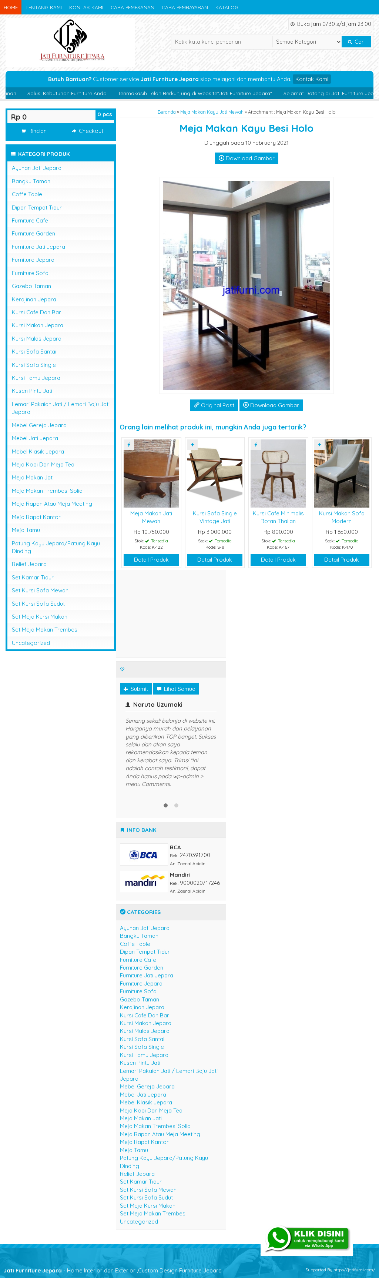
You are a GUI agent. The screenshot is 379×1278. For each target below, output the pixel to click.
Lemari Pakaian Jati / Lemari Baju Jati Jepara (61, 408)
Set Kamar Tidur (33, 577)
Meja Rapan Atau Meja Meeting (52, 503)
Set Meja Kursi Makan (39, 616)
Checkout (90, 130)
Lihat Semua (178, 688)
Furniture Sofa (30, 273)
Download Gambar (249, 158)
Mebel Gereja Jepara (39, 425)
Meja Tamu (26, 529)
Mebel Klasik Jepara (38, 451)
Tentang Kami (43, 7)
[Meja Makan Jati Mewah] (151, 472)
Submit (138, 688)
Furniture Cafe (30, 220)
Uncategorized (31, 642)
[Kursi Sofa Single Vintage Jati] (214, 472)
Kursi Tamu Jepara (36, 377)
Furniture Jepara (33, 259)
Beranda (167, 112)
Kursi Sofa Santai (34, 351)
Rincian (37, 130)
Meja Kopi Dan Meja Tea (43, 464)
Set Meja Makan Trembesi (45, 629)
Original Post (216, 405)
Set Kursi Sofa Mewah (40, 590)
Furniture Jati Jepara (38, 246)
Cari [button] (359, 42)
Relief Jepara (29, 564)
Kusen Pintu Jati (32, 390)
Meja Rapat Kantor (36, 517)
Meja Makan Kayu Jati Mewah (212, 112)
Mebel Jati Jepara (35, 438)
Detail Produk (151, 559)
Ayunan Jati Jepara (36, 167)
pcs (104, 114)
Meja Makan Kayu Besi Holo (246, 128)
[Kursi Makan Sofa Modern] (341, 472)
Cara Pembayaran (185, 7)
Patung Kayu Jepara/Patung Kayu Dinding (56, 547)
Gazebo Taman (31, 286)
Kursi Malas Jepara (36, 338)
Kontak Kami (86, 7)
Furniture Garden (33, 233)
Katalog (226, 7)
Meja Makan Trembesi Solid (47, 490)
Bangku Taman (31, 181)
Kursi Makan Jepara (37, 325)
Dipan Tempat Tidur (37, 207)
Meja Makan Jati (33, 477)
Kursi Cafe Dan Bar (36, 312)
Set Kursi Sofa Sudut (38, 603)
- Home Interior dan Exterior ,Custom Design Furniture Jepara (113, 1263)
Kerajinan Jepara (34, 299)
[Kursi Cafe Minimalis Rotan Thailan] (278, 472)
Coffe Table (27, 194)
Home (11, 7)
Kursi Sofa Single (34, 364)
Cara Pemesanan (132, 7)
